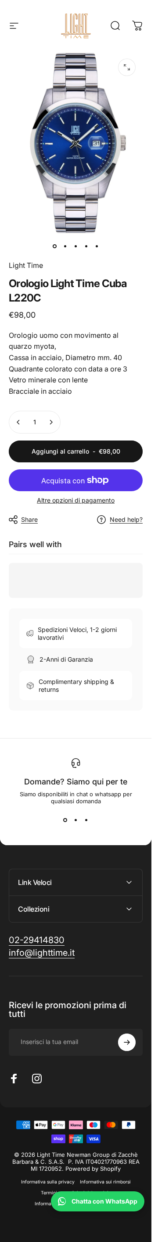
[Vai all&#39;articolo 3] (76, 246)
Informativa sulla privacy (48, 1182)
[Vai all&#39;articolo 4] (86, 246)
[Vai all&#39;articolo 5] (97, 246)
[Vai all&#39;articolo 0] (55, 246)
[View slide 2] (76, 820)
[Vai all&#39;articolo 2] (65, 246)
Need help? (126, 519)
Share (29, 519)
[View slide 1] (65, 820)
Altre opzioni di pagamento (76, 500)
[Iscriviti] (127, 1042)
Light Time (26, 265)
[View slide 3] (86, 820)
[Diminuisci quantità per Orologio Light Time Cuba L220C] (18, 422)
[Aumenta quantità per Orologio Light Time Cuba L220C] (51, 422)
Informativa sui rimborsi (105, 1182)
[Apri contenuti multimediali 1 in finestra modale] (127, 67)
